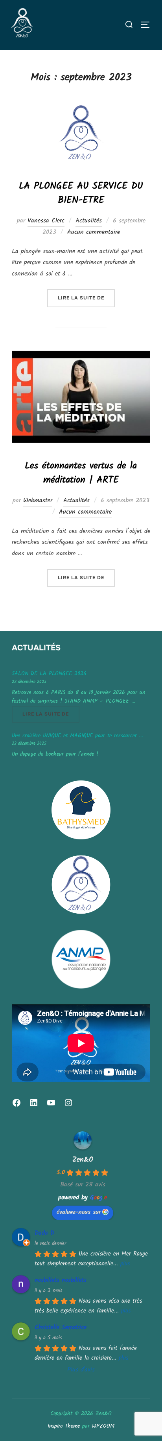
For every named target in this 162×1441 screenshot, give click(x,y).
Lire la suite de (86, 297)
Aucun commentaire (93, 232)
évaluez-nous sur (79, 1212)
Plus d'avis (81, 1370)
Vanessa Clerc (46, 221)
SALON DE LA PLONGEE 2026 (49, 673)
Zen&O (82, 1160)
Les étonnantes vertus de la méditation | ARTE (81, 473)
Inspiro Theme (64, 1426)
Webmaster (37, 500)
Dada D (44, 1233)
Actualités (88, 221)
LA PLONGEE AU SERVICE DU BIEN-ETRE (81, 193)
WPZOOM (103, 1426)
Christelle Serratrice (61, 1327)
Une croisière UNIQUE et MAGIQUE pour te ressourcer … (77, 735)
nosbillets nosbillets (61, 1280)
